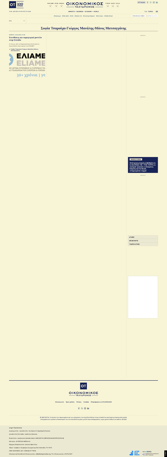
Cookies (86, 402)
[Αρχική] (16, 4)
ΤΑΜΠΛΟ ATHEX (134, 244)
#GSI (71, 16)
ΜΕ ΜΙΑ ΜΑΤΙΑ (133, 241)
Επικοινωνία (59, 402)
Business (80, 11)
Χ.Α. (10, 21)
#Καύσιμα (57, 16)
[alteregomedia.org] (135, 455)
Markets (71, 11)
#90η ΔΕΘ (65, 16)
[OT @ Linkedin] (157, 2)
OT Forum (141, 2)
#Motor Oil (78, 16)
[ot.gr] (84, 7)
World (96, 11)
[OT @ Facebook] (148, 2)
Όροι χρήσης (70, 402)
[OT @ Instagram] (154, 2)
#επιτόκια (99, 16)
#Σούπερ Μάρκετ (89, 16)
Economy (88, 11)
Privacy (78, 402)
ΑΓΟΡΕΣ (131, 237)
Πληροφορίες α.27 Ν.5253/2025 (101, 402)
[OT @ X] (151, 2)
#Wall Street (108, 16)
